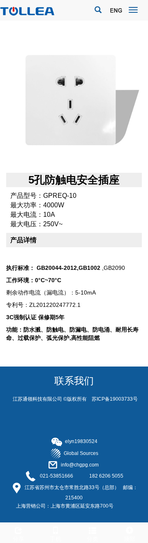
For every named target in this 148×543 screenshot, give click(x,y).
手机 (55, 539)
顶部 (129, 539)
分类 (92, 539)
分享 (18, 539)
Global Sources (79, 453)
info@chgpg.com (79, 465)
